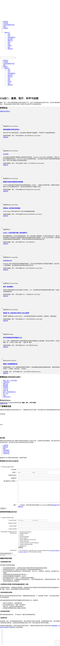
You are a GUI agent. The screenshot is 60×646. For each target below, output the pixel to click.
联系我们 (5, 28)
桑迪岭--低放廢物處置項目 (10, 364)
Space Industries (24, 538)
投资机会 (5, 21)
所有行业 (5, 390)
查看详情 (5, 137)
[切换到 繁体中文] (4, 637)
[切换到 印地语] (4, 641)
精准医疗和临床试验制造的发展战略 (13, 181)
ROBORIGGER (7, 260)
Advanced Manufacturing (26, 544)
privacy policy (23, 552)
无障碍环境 (6, 453)
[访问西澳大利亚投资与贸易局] (33, 94)
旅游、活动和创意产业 (9, 392)
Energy (21, 535)
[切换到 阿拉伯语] (4, 634)
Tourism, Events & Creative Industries (29, 542)
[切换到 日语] (4, 631)
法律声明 (5, 445)
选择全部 (21, 547)
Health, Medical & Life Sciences (28, 539)
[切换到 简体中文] (4, 635)
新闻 (4, 26)
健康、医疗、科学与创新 (10, 380)
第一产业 (5, 393)
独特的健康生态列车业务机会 (11, 129)
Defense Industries (24, 536)
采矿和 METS (7, 396)
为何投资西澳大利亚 (8, 24)
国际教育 (5, 385)
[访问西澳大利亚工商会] (10, 94)
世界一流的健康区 (8, 286)
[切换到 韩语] (4, 642)
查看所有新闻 (4, 403)
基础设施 (5, 387)
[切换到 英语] (4, 630)
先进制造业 (6, 382)
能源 (4, 395)
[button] (15, 555)
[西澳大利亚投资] (16, 5)
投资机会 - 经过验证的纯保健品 (11, 208)
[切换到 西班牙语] (4, 644)
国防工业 (5, 383)
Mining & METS (24, 533)
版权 (4, 448)
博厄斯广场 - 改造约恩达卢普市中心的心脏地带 (16, 313)
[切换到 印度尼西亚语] (4, 633)
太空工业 (5, 388)
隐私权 (6, 627)
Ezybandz (5, 154)
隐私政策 (5, 447)
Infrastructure (23, 545)
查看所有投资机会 (5, 111)
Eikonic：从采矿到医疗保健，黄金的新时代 (15, 232)
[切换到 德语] (4, 639)
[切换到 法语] (4, 638)
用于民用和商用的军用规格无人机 (12, 337)
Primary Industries (24, 541)
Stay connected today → (6, 553)
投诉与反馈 (6, 451)
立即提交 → (3, 508)
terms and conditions (54, 550)
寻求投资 (5, 23)
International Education (25, 532)
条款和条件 (6, 450)
